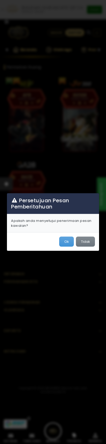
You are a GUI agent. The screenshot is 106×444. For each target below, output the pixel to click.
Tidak (85, 241)
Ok (66, 241)
